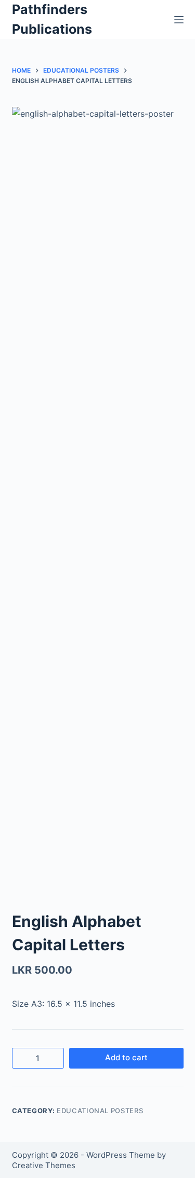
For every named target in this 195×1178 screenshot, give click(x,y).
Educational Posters (100, 1110)
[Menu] (179, 19)
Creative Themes (43, 1165)
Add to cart (126, 1057)
